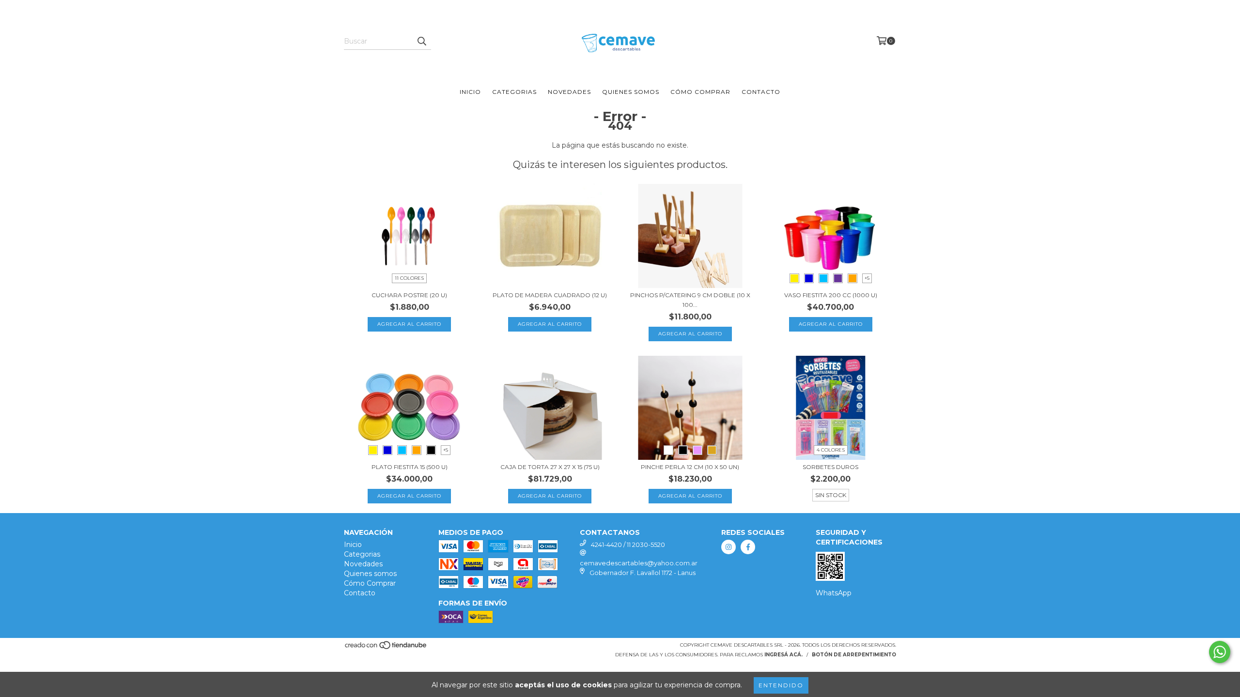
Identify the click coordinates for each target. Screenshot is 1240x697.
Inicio (470, 91)
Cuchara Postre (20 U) (409, 295)
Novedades (569, 91)
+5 (867, 278)
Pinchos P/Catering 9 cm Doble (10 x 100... (690, 299)
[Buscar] (421, 41)
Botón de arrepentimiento (854, 655)
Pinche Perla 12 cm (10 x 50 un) (690, 466)
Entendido (781, 685)
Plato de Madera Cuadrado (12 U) (550, 295)
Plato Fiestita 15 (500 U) (410, 466)
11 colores (409, 278)
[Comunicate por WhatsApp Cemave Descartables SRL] (1219, 652)
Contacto (761, 91)
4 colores (831, 450)
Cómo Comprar (700, 91)
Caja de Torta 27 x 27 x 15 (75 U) (550, 466)
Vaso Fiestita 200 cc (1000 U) (830, 295)
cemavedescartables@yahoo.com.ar (639, 563)
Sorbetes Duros (830, 466)
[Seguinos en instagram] (728, 547)
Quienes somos (630, 91)
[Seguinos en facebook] (748, 547)
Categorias (514, 91)
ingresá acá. (783, 655)
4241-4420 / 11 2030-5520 (628, 544)
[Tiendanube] (386, 648)
